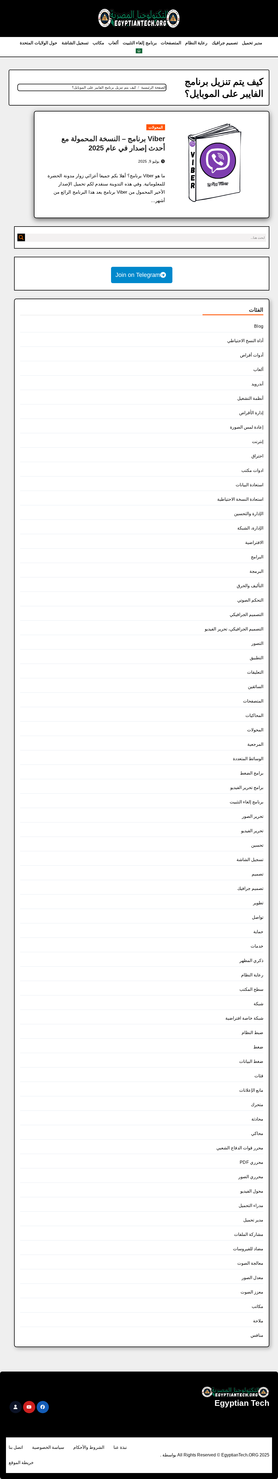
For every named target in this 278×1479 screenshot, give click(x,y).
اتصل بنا (16, 1447)
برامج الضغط (251, 773)
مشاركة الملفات (248, 1234)
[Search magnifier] (21, 237)
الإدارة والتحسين (248, 513)
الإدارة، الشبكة (250, 528)
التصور (257, 643)
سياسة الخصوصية (48, 1447)
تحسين (257, 845)
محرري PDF (251, 1162)
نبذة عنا (120, 1447)
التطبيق (256, 657)
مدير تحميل (252, 43)
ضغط (258, 1047)
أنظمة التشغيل (250, 398)
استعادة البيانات (249, 484)
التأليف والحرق (250, 585)
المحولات (156, 127)
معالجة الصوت (250, 1263)
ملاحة (258, 1321)
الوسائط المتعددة (248, 758)
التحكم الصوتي (250, 600)
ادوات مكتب (252, 470)
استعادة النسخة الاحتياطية (240, 499)
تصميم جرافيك (225, 43)
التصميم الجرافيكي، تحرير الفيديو (234, 629)
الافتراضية (254, 542)
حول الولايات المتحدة (38, 43)
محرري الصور (250, 1176)
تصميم (257, 874)
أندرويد (257, 384)
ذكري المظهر (251, 960)
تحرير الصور (252, 816)
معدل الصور (252, 1277)
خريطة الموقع (21, 1462)
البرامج (257, 557)
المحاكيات (254, 715)
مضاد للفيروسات (248, 1248)
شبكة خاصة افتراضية (244, 1018)
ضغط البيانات (251, 1061)
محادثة (257, 1119)
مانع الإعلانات (251, 1090)
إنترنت (257, 441)
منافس (257, 1335)
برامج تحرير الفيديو (246, 787)
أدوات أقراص (251, 355)
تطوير (258, 903)
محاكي (257, 1133)
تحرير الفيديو (252, 830)
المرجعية (255, 744)
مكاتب (98, 43)
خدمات (257, 946)
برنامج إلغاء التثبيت (140, 43)
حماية (258, 931)
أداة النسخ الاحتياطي (245, 340)
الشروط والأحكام (88, 1447)
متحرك (257, 1104)
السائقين (255, 686)
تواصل (257, 917)
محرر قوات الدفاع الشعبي (239, 1148)
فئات (258, 1075)
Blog (258, 326)
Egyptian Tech (241, 1402)
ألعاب (113, 43)
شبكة (258, 1003)
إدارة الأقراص (251, 412)
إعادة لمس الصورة (246, 427)
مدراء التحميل (251, 1205)
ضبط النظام (252, 1032)
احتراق (257, 456)
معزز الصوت (252, 1292)
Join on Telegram (137, 274)
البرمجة (256, 571)
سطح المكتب (251, 989)
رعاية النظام (196, 43)
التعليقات (255, 672)
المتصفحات (171, 43)
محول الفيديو (251, 1191)
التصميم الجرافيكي (246, 614)
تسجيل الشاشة (75, 43)
